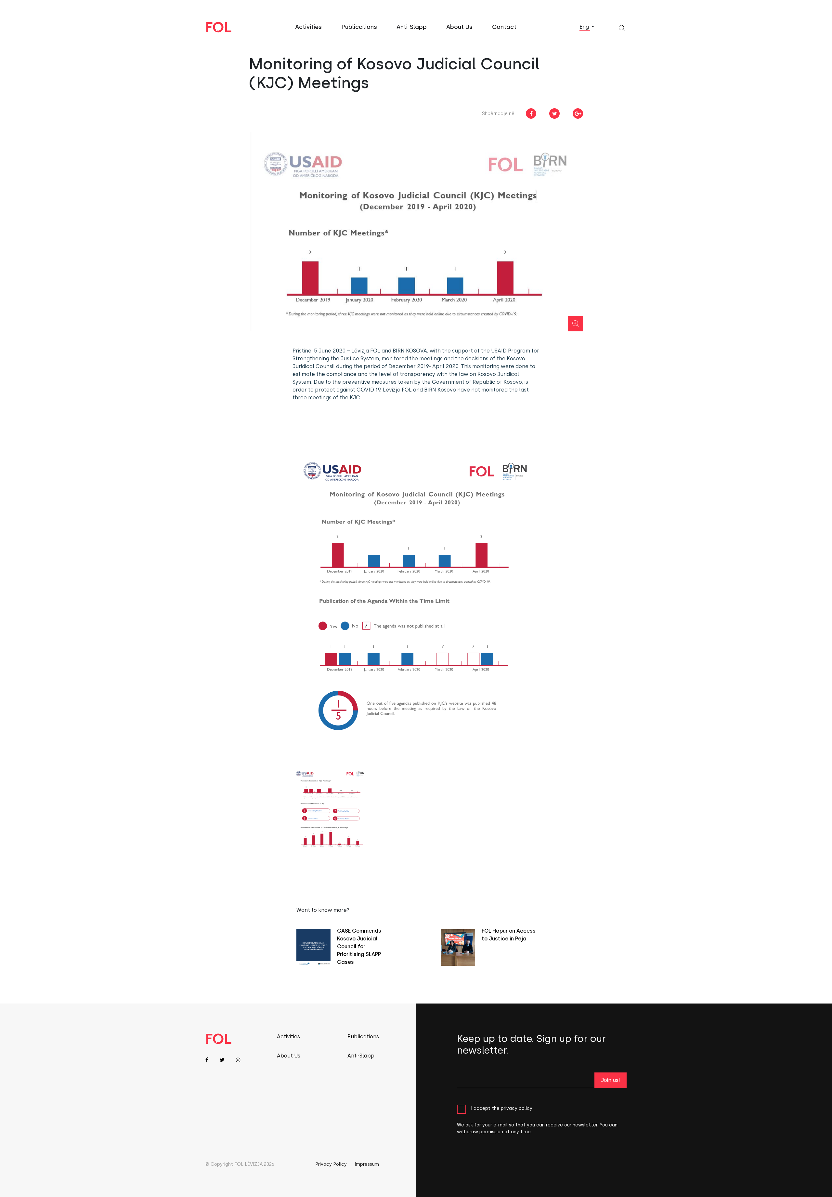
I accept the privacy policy (501, 1108)
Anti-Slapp (411, 27)
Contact (504, 27)
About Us (459, 27)
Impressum (367, 1164)
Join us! (610, 1080)
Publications (359, 27)
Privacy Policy (331, 1164)
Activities (308, 27)
